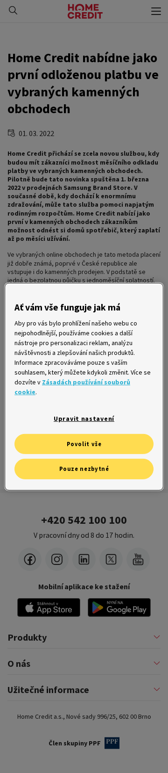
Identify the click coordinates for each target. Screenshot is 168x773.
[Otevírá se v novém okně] (119, 607)
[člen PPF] (112, 743)
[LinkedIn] (84, 559)
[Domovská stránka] (85, 11)
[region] (84, 386)
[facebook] (30, 559)
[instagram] (57, 559)
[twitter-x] (111, 559)
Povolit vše (84, 443)
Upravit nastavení (84, 418)
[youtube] (138, 559)
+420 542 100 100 (84, 520)
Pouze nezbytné (84, 468)
